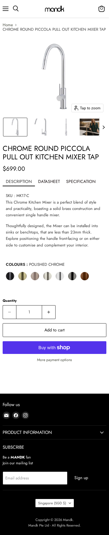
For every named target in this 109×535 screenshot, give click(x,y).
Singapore (52, 503)
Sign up (81, 478)
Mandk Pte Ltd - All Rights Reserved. (54, 525)
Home (8, 25)
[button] (15, 127)
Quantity (10, 301)
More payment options (54, 360)
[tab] (19, 182)
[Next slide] (103, 127)
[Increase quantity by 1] (49, 312)
